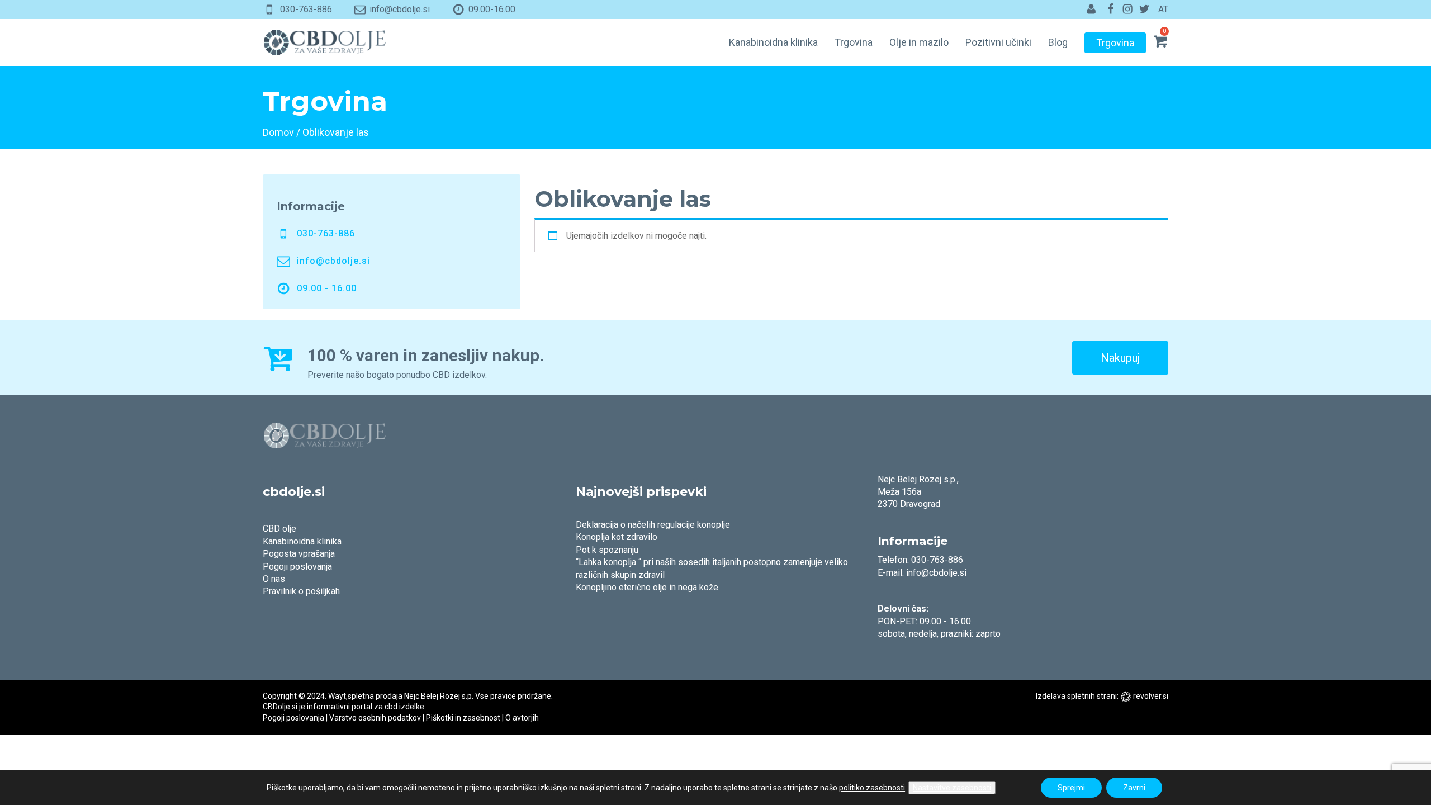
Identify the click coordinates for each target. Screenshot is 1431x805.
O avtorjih (522, 717)
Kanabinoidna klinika (773, 42)
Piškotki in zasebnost (463, 717)
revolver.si (1150, 696)
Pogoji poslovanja (297, 566)
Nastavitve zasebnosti (952, 787)
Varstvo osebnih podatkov (375, 717)
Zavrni (1134, 787)
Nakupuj (1120, 357)
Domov (278, 132)
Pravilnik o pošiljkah (301, 591)
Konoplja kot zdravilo (616, 537)
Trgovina (854, 42)
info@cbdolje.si (399, 9)
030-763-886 (306, 9)
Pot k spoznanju (607, 549)
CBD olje (279, 528)
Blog (1058, 42)
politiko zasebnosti (872, 787)
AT (1163, 9)
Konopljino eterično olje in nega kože (647, 587)
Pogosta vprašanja (299, 553)
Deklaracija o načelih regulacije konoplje (653, 524)
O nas (274, 579)
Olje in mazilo (919, 42)
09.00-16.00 (491, 9)
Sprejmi (1071, 787)
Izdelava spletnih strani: (1077, 696)
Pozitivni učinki (998, 42)
